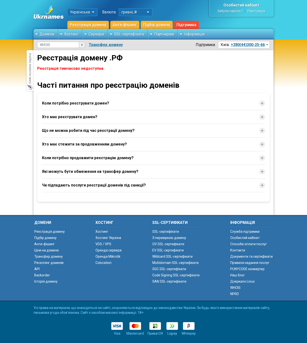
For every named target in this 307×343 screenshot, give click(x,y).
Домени (47, 34)
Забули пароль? (230, 11)
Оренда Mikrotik (107, 256)
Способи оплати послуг (248, 244)
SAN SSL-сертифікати (169, 281)
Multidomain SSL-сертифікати (175, 263)
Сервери (96, 34)
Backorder (42, 275)
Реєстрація (256, 11)
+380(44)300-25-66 (248, 44)
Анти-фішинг (125, 25)
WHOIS (235, 288)
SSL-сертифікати (129, 34)
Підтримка (186, 25)
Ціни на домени (46, 250)
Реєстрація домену (88, 25)
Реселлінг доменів (49, 263)
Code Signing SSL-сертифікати (176, 275)
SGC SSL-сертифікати (169, 269)
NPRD (234, 294)
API (37, 269)
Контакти (237, 250)
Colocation (103, 263)
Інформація (194, 34)
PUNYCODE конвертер (247, 269)
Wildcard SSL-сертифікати (172, 256)
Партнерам (164, 34)
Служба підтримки (245, 231)
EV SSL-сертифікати (168, 250)
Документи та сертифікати (251, 256)
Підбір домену (156, 25)
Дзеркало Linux (242, 281)
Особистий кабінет (242, 5)
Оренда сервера (108, 250)
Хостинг (71, 34)
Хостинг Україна (108, 238)
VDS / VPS (103, 244)
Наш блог (237, 275)
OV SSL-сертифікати (168, 244)
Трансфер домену (106, 44)
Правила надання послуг (250, 263)
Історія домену (46, 281)
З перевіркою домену (169, 238)
